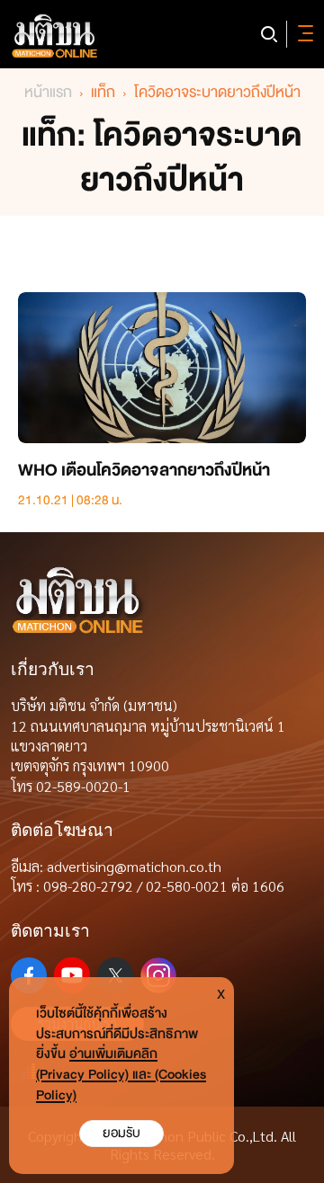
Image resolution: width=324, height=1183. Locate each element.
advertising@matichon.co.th (134, 866)
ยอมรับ (121, 1133)
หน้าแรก (48, 92)
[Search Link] (269, 34)
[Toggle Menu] (302, 34)
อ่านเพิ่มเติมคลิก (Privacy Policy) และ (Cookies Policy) (121, 1075)
